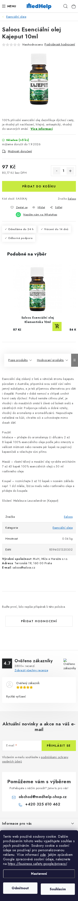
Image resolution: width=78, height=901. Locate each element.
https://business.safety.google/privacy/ (37, 863)
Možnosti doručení (20, 151)
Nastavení (39, 873)
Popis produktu (18, 360)
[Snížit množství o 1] (56, 171)
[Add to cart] (57, 326)
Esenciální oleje (63, 528)
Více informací (42, 129)
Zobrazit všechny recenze (31, 670)
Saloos (72, 199)
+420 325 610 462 (42, 804)
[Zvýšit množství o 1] (70, 171)
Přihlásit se (59, 746)
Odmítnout (20, 888)
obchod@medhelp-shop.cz (43, 796)
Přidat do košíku (39, 186)
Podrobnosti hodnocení (60, 44)
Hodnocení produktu (50, 360)
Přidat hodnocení (39, 621)
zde (43, 854)
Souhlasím (58, 889)
